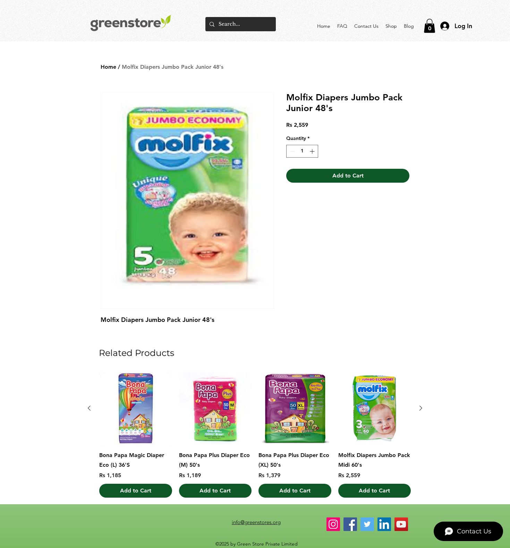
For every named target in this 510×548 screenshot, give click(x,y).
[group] (255, 435)
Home (108, 67)
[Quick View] (135, 408)
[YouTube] (401, 524)
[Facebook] (350, 524)
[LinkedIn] (384, 524)
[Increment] (312, 151)
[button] (429, 26)
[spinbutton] (302, 151)
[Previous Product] (89, 408)
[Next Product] (421, 408)
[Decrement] (291, 151)
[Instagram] (333, 524)
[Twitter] (367, 524)
